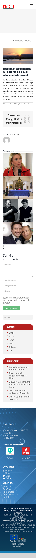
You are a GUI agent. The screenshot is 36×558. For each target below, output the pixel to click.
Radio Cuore (7, 489)
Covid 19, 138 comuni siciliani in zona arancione (19, 398)
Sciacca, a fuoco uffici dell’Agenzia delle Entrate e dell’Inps (17, 376)
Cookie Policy (18, 546)
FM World (10, 458)
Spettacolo (20, 104)
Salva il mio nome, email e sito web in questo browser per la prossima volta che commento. (16, 300)
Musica (11, 336)
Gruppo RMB (26, 458)
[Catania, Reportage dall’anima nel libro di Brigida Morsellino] (18, 177)
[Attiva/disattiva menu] (31, 4)
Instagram (8, 470)
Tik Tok (7, 473)
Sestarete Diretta (8, 486)
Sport (10, 350)
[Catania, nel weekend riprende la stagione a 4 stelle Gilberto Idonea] (18, 223)
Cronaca (11, 332)
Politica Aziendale (18, 543)
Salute (11, 343)
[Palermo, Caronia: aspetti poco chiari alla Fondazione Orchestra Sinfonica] (18, 154)
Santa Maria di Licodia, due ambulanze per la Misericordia (18, 391)
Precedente (19, 40)
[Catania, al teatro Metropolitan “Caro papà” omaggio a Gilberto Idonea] (18, 200)
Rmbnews (6, 104)
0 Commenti (26, 104)
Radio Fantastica (8, 491)
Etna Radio (6, 496)
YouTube (8, 478)
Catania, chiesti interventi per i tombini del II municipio (19, 368)
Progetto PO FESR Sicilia (18, 541)
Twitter (7, 475)
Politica (11, 340)
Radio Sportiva (7, 494)
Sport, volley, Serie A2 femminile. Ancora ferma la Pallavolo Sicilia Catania (20, 384)
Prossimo (28, 40)
